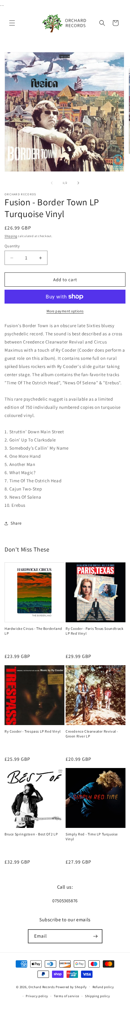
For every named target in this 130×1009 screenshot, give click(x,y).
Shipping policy (97, 996)
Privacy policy (37, 996)
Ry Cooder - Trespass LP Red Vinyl (33, 731)
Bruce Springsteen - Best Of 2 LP (31, 834)
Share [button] (16, 523)
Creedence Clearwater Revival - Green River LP (92, 733)
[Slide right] (78, 183)
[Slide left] (51, 183)
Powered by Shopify (71, 987)
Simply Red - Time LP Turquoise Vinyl (92, 836)
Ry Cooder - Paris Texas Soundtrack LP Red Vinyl (94, 631)
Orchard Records (41, 987)
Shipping (11, 236)
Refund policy (103, 987)
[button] (12, 23)
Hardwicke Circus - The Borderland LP (33, 631)
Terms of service (66, 996)
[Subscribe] (95, 936)
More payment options (65, 311)
